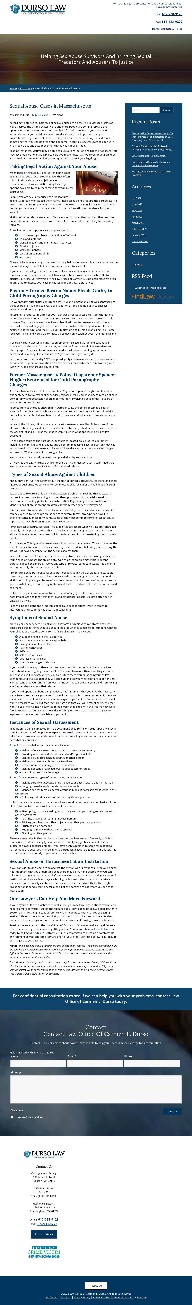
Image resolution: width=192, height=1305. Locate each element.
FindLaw (142, 1297)
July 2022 (136, 198)
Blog (179, 28)
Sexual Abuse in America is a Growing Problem (151, 173)
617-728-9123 (172, 14)
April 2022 (137, 216)
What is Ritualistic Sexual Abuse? (149, 155)
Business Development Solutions (113, 1297)
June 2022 (137, 204)
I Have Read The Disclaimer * (30, 1117)
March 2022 (138, 222)
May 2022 (137, 210)
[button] (189, 1284)
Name (14, 1056)
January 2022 (139, 235)
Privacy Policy (82, 1297)
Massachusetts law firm (99, 929)
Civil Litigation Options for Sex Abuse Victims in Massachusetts (151, 163)
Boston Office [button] (44, 1234)
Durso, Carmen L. (163, 28)
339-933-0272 (172, 21)
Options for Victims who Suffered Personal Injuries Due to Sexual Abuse (152, 148)
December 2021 (140, 241)
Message (16, 1072)
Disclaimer (16, 1110)
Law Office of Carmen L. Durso (88, 1293)
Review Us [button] (96, 1285)
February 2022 (139, 229)
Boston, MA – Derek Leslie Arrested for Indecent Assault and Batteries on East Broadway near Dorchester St (152, 137)
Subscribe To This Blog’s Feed (150, 287)
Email (71, 1056)
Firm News (56, 114)
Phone (128, 1056)
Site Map (65, 1297)
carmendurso (21, 114)
